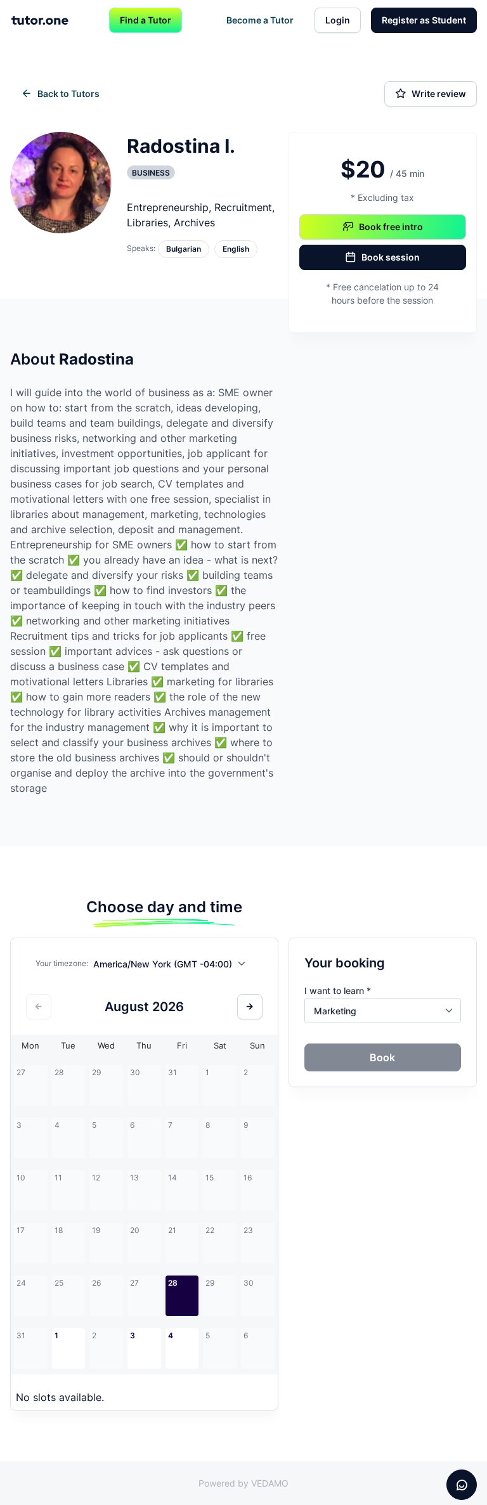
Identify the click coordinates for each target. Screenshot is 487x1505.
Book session (390, 257)
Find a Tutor (145, 20)
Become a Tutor (260, 20)
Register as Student (424, 20)
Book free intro (391, 226)
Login (337, 20)
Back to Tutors (68, 93)
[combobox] (172, 966)
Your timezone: (62, 963)
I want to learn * (337, 990)
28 (173, 1283)
